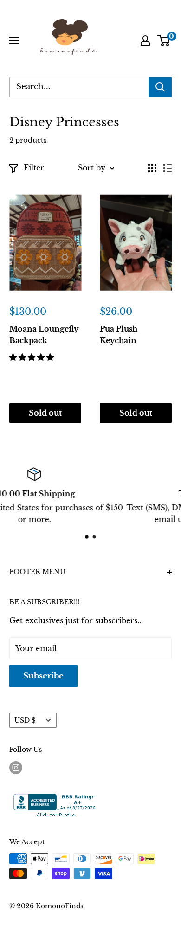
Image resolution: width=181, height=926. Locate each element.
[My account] (145, 40)
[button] (32, 357)
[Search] (160, 87)
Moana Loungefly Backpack (43, 334)
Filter (34, 167)
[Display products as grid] (152, 168)
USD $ (25, 720)
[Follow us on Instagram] (15, 767)
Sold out (45, 412)
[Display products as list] (167, 168)
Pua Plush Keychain (118, 334)
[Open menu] (14, 40)
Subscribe (43, 676)
